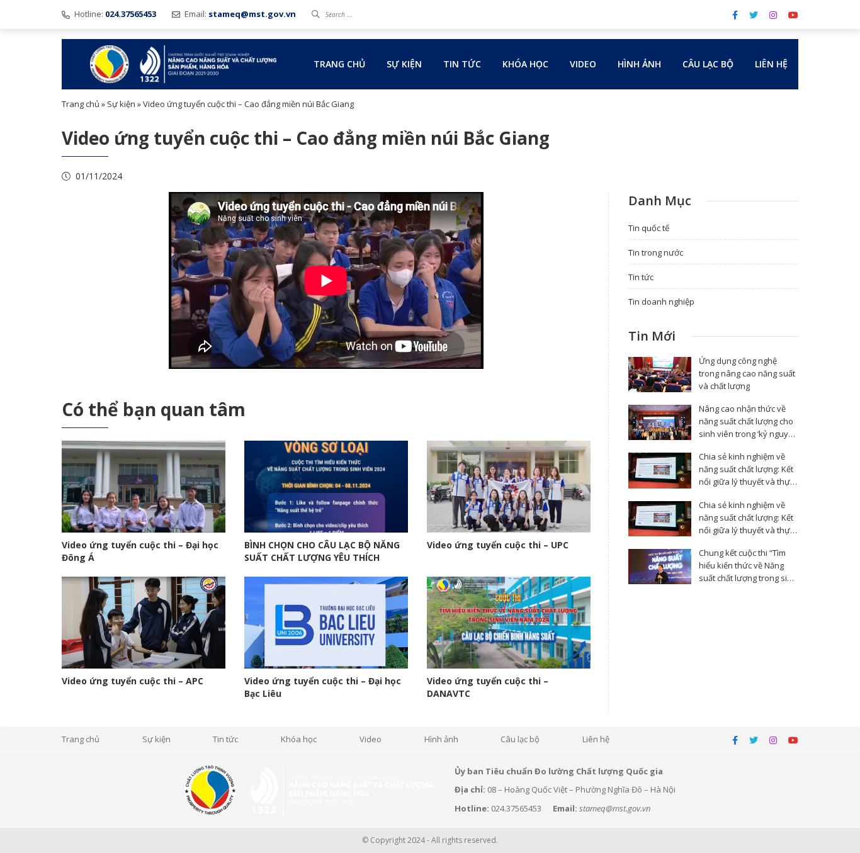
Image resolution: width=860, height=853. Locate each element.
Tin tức (462, 64)
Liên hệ (771, 64)
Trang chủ (339, 64)
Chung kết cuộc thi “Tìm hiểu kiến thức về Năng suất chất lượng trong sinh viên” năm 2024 (748, 571)
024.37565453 (516, 808)
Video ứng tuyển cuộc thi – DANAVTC (487, 687)
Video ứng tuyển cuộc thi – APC (132, 681)
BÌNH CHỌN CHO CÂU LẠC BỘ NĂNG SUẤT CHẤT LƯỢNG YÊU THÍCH (322, 551)
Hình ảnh (639, 64)
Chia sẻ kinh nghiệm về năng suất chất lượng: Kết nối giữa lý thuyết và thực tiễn (746, 475)
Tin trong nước (655, 252)
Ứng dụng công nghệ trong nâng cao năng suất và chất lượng (747, 373)
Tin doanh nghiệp (661, 301)
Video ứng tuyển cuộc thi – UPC (498, 545)
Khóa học (525, 64)
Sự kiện (404, 64)
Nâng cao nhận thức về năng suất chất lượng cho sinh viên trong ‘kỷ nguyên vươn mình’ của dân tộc (748, 427)
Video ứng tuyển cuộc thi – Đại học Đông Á (140, 551)
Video (583, 64)
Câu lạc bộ (707, 64)
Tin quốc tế (648, 228)
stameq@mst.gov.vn (614, 808)
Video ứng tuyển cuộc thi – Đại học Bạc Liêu (322, 687)
